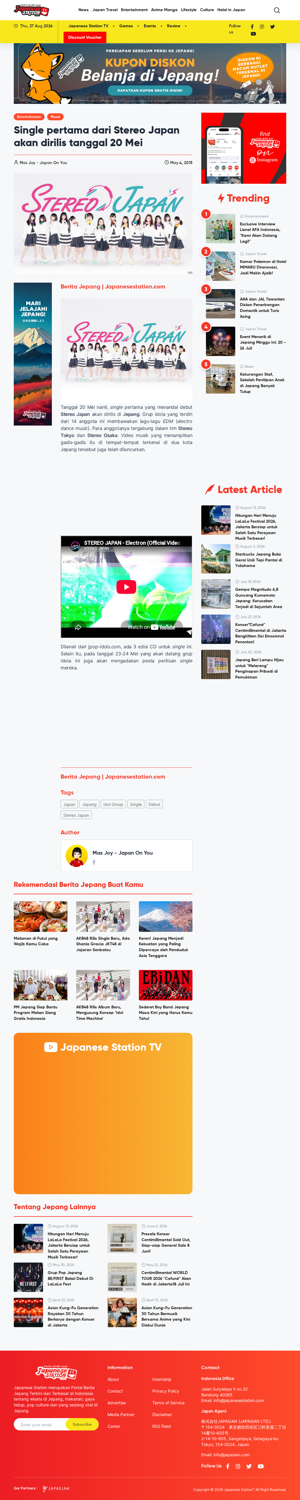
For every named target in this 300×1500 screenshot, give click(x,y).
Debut (154, 804)
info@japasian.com (232, 1454)
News (84, 10)
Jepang (89, 804)
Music (55, 117)
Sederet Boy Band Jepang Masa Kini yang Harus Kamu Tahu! (165, 1013)
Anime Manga (164, 10)
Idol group (113, 804)
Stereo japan (76, 815)
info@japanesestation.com (239, 1400)
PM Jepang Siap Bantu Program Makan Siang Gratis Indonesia (35, 1013)
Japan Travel (104, 10)
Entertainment (134, 10)
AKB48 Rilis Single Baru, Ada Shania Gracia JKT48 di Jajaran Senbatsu (103, 944)
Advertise (117, 1402)
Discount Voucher (85, 38)
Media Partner (121, 1414)
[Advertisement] (126, 719)
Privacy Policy (165, 1390)
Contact (115, 1390)
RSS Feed (161, 1426)
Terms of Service (168, 1402)
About (113, 1379)
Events (150, 26)
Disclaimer (162, 1414)
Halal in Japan (231, 10)
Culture (207, 10)
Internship (161, 1379)
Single (136, 804)
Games (126, 26)
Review (173, 26)
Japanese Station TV (88, 26)
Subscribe (82, 1425)
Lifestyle (189, 10)
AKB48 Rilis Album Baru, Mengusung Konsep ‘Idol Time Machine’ (99, 1013)
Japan (69, 804)
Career (114, 1426)
